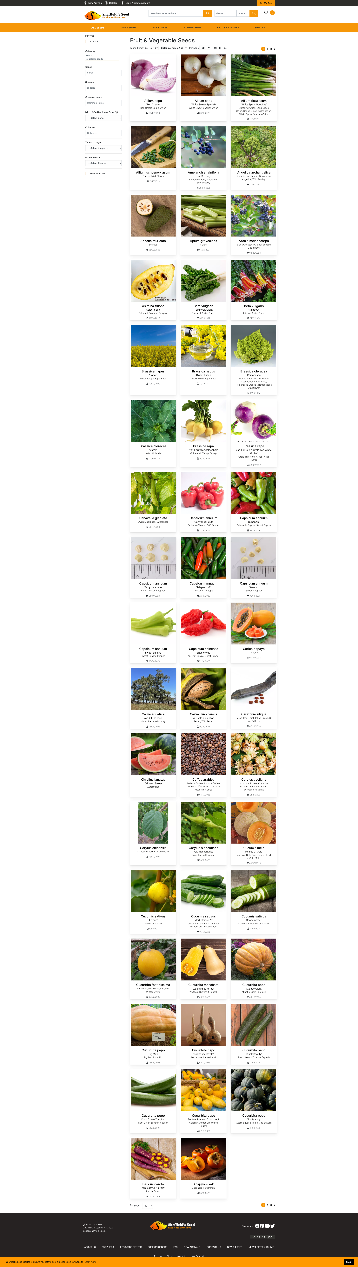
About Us (90, 1247)
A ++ (264, 1236)
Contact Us (214, 1247)
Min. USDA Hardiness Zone (100, 112)
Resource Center (131, 1247)
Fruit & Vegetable (228, 27)
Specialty (261, 27)
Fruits (89, 55)
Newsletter (234, 1247)
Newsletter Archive (261, 1247)
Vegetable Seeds (94, 59)
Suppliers (108, 1247)
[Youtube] (267, 1226)
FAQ (175, 1247)
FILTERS (89, 36)
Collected (90, 127)
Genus (88, 67)
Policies (158, 1256)
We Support (198, 1256)
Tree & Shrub (128, 27)
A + (258, 1236)
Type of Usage (93, 142)
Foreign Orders (157, 1247)
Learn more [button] (90, 1262)
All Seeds (97, 27)
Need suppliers (97, 173)
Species (89, 82)
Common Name (93, 97)
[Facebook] (257, 1226)
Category (90, 51)
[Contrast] (271, 1237)
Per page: (135, 1205)
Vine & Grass (159, 27)
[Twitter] (272, 1226)
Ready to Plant (93, 157)
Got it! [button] (349, 1262)
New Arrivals (192, 1247)
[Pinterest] (262, 1226)
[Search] (207, 13)
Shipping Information (177, 1256)
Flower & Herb (192, 27)
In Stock (94, 41)
